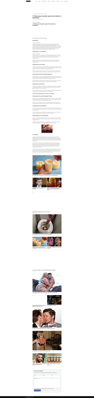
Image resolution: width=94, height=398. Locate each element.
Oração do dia (66, 1)
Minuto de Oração (35, 19)
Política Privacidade (44, 1)
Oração (62, 1)
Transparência (53, 1)
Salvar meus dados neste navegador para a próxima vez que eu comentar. (44, 388)
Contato (39, 1)
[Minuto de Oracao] (28, 1)
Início (36, 1)
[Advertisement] (47, 8)
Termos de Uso (58, 1)
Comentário (35, 378)
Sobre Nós (49, 1)
